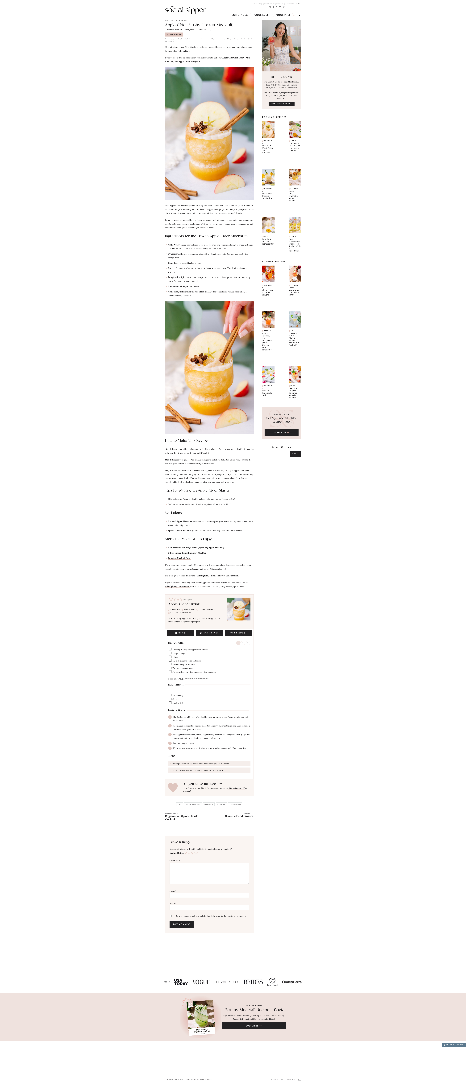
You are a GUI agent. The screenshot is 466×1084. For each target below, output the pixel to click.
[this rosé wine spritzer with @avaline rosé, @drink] (29, 1059)
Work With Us (290, 4)
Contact (298, 4)
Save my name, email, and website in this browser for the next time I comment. (211, 915)
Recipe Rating (177, 853)
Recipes (174, 21)
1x (238, 643)
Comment (175, 860)
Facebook (233, 575)
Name (173, 890)
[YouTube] (280, 6)
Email (173, 903)
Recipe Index (276, 4)
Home (167, 21)
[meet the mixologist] (281, 45)
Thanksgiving (235, 804)
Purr (299, 1080)
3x (248, 643)
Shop (283, 4)
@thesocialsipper (235, 788)
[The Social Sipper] (185, 10)
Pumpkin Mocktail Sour (179, 558)
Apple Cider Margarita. (190, 61)
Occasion (221, 804)
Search (295, 454)
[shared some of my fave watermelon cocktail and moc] (262, 1059)
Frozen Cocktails (193, 804)
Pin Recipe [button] (237, 633)
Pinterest (221, 575)
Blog (260, 4)
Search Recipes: (282, 447)
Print (180, 633)
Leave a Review (211, 633)
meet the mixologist (281, 104)
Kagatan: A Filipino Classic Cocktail (181, 817)
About (255, 4)
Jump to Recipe (175, 34)
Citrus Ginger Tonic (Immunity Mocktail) (187, 552)
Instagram (194, 568)
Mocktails (283, 15)
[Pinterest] (276, 6)
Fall (179, 804)
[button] (169, 599)
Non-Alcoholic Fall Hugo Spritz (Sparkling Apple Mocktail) (196, 547)
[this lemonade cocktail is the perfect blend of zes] (204, 1059)
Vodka (267, 237)
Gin (292, 331)
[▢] (170, 649)
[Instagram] (270, 6)
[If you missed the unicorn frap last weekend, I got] (145, 1059)
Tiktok (212, 575)
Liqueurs (295, 141)
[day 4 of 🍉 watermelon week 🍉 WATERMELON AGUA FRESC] (379, 1059)
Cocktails (261, 15)
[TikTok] (273, 6)
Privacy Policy (267, 4)
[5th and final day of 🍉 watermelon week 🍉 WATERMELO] (320, 1059)
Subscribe (280, 432)
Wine (293, 386)
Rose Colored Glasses (239, 815)
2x (243, 643)
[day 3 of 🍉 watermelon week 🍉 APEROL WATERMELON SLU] (437, 1059)
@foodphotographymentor (177, 586)
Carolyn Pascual (174, 30)
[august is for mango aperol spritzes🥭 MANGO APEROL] (87, 1059)
